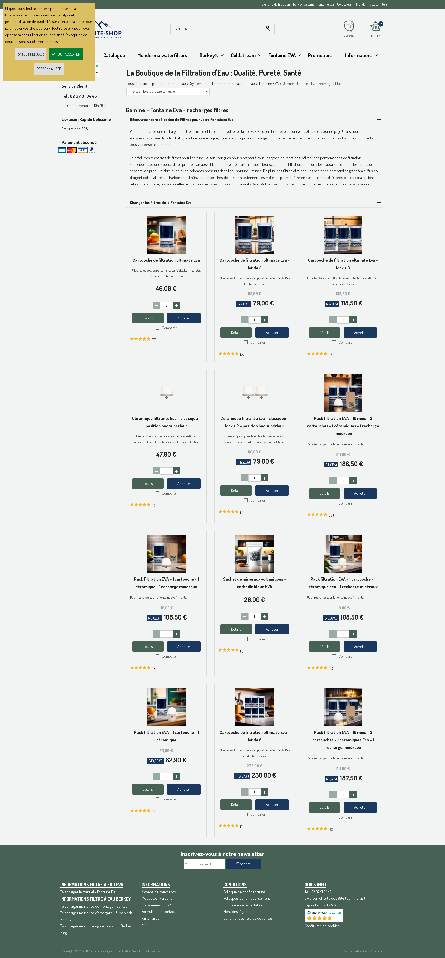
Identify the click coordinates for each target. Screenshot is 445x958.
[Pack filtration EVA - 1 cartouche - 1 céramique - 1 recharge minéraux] (166, 571)
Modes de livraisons (157, 898)
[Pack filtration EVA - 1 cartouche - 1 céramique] (166, 725)
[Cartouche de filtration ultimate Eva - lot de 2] (254, 253)
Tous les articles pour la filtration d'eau (156, 83)
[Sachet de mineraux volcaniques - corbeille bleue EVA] (254, 571)
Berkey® (209, 55)
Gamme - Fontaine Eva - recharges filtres (313, 83)
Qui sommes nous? (156, 905)
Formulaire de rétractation (243, 905)
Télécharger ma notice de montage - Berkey (93, 906)
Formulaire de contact (158, 911)
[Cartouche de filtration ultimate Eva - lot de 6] (254, 725)
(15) (154, 668)
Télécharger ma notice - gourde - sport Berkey (96, 925)
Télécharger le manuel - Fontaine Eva (88, 891)
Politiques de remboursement (246, 898)
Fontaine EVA (282, 55)
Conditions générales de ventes (248, 918)
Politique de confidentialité (244, 891)
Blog (63, 932)
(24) (332, 668)
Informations (359, 55)
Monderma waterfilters (162, 55)
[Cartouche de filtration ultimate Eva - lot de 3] (343, 253)
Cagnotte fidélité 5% (320, 905)
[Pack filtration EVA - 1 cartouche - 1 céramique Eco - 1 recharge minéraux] (343, 571)
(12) (331, 354)
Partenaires (150, 918)
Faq (144, 924)
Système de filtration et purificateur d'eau (222, 83)
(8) (154, 339)
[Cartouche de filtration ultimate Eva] (166, 253)
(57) (243, 354)
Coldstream (243, 55)
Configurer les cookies (322, 925)
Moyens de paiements (159, 891)
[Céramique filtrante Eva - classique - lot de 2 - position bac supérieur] (254, 411)
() (337, 919)
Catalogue (114, 55)
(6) (242, 512)
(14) (154, 811)
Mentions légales (236, 911)
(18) (331, 515)
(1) (153, 505)
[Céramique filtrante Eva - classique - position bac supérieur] (166, 411)
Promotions (320, 55)
